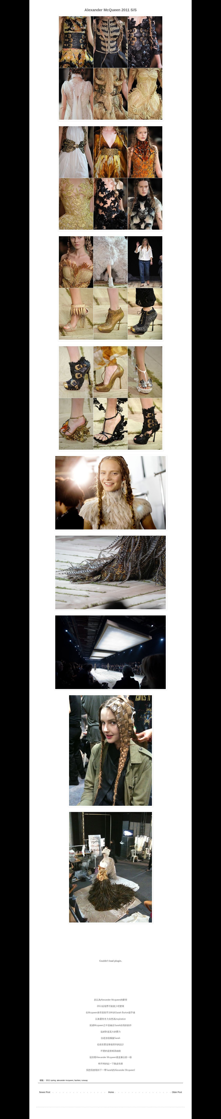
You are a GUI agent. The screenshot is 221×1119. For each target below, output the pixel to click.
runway (84, 1080)
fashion (77, 1080)
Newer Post (44, 1092)
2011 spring (51, 1080)
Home (111, 1092)
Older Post (177, 1092)
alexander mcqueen (65, 1080)
